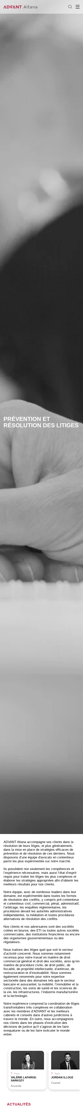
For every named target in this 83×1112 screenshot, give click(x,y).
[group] (27, 1069)
